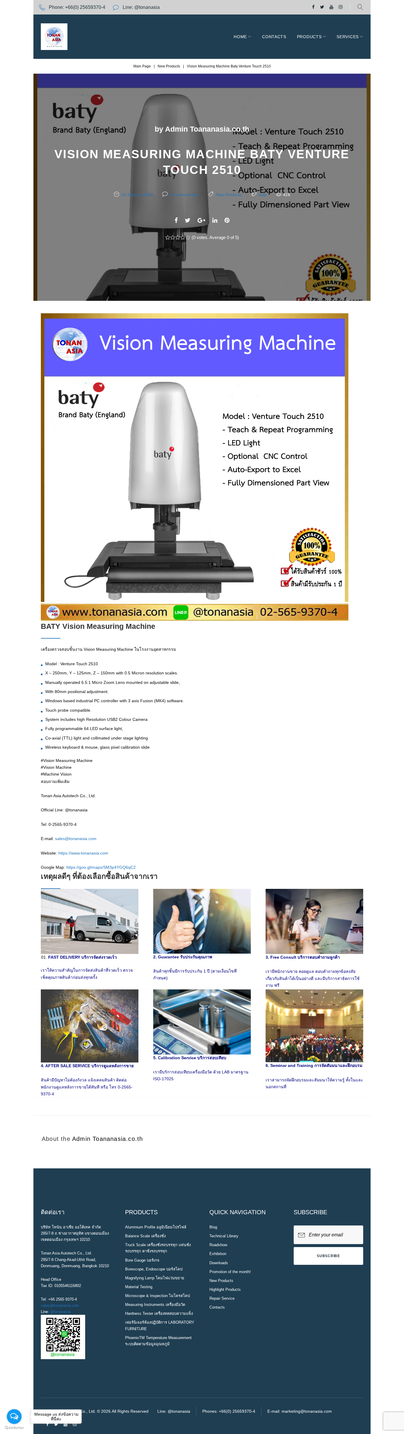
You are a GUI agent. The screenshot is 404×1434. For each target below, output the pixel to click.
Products (309, 36)
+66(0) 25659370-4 (85, 7)
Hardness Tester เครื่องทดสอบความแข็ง (159, 1313)
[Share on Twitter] (187, 220)
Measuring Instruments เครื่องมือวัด (155, 1304)
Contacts (274, 36)
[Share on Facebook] (176, 220)
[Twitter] (322, 7)
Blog (213, 1227)
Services (348, 36)
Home (240, 36)
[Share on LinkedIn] (214, 220)
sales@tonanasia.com (75, 838)
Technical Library (223, 1236)
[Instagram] (340, 7)
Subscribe (328, 1256)
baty (262, 194)
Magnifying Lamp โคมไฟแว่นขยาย (154, 1278)
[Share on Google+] (201, 220)
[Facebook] (313, 7)
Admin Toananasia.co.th (207, 129)
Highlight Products (225, 1289)
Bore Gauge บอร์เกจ (142, 1260)
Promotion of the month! (230, 1272)
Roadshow (218, 1245)
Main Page (142, 66)
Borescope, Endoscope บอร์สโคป (153, 1269)
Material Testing (138, 1287)
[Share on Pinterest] (227, 220)
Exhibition (217, 1253)
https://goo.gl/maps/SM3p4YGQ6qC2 (101, 867)
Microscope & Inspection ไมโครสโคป (157, 1295)
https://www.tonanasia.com (83, 853)
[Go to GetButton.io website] (14, 1428)
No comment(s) (184, 194)
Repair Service (222, 1298)
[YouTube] (331, 7)
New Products (169, 66)
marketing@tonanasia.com (307, 1411)
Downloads (218, 1263)
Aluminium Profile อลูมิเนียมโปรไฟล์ (155, 1227)
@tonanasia (60, 1311)
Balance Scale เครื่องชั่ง (145, 1236)
